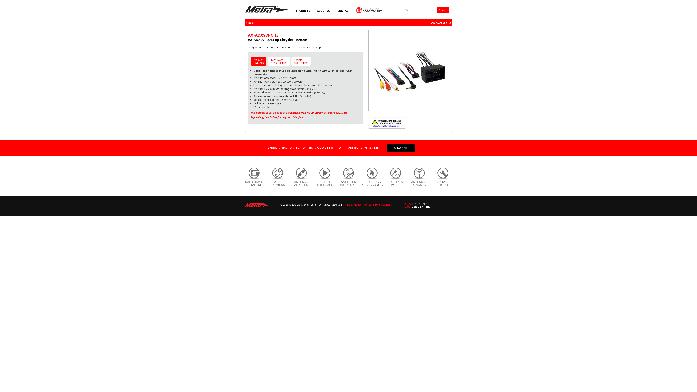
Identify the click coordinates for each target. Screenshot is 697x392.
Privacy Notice (353, 204)
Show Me (401, 148)
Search (443, 10)
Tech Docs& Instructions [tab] (279, 61)
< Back (250, 22)
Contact (343, 11)
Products (303, 11)
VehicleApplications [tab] (301, 61)
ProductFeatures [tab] (258, 61)
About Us (323, 11)
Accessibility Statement (378, 204)
